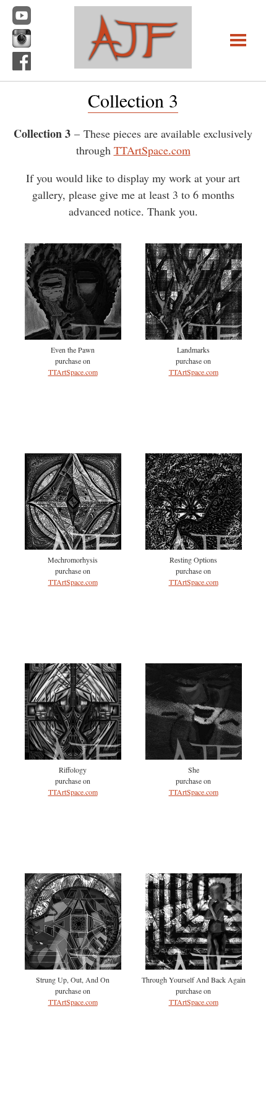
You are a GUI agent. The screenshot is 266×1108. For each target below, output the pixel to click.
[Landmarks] (193, 335)
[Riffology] (73, 755)
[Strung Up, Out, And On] (73, 965)
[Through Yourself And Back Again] (193, 965)
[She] (193, 755)
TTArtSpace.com (152, 150)
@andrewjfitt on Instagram (21, 38)
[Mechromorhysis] (73, 545)
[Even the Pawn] (73, 335)
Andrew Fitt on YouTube (21, 15)
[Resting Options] (193, 545)
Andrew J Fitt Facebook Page (21, 61)
